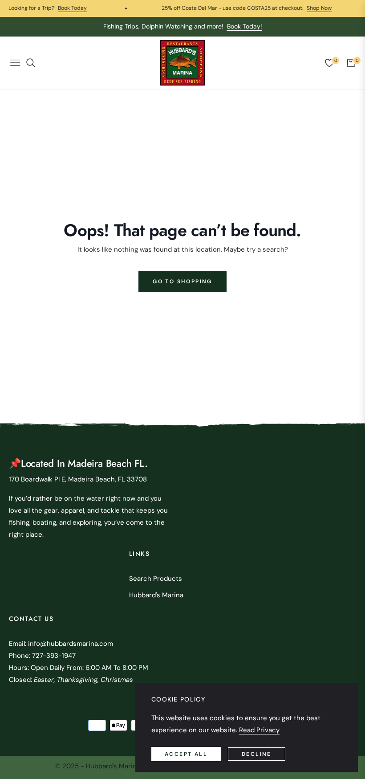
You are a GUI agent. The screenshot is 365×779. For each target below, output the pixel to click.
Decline (257, 754)
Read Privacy (259, 730)
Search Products (155, 578)
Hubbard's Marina (156, 595)
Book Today (60, 8)
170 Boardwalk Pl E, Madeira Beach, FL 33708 (78, 479)
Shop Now (307, 8)
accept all (186, 754)
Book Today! (244, 26)
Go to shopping (182, 281)
